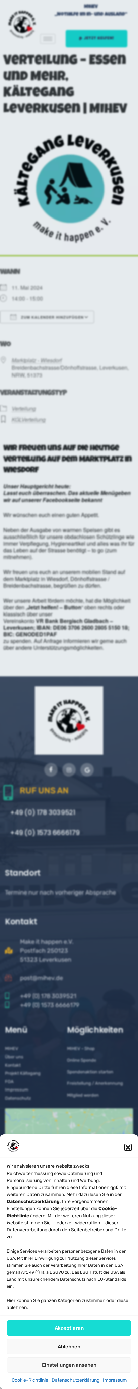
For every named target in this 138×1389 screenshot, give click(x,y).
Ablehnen (69, 1347)
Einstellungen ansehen (69, 1365)
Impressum (115, 1380)
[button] (128, 1147)
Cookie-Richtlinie (30, 1380)
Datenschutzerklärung (75, 1380)
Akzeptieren (69, 1328)
